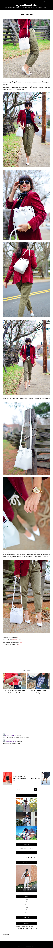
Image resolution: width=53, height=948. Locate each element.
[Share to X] (41, 665)
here (18, 638)
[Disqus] (26, 714)
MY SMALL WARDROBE (26, 5)
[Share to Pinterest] (45, 665)
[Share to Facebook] (43, 665)
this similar (14, 639)
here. (21, 642)
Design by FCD (32, 946)
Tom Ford (10, 646)
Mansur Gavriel (8, 636)
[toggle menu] (3, 1)
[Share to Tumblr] (47, 665)
